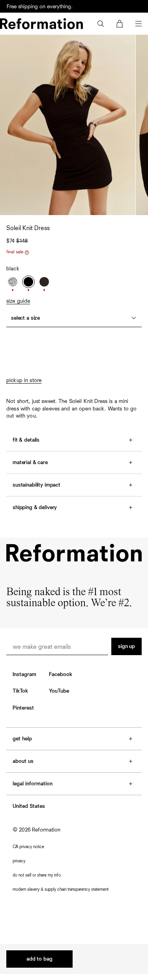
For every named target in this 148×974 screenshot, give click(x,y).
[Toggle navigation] (138, 23)
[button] (100, 23)
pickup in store (23, 380)
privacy (19, 861)
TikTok (20, 691)
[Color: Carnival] (12, 281)
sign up (126, 646)
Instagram (24, 674)
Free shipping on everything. (40, 6)
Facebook (60, 674)
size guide (18, 301)
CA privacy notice (28, 847)
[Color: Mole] (44, 281)
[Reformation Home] (41, 23)
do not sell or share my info (37, 875)
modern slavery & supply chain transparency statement (61, 889)
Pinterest (23, 708)
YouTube (59, 691)
